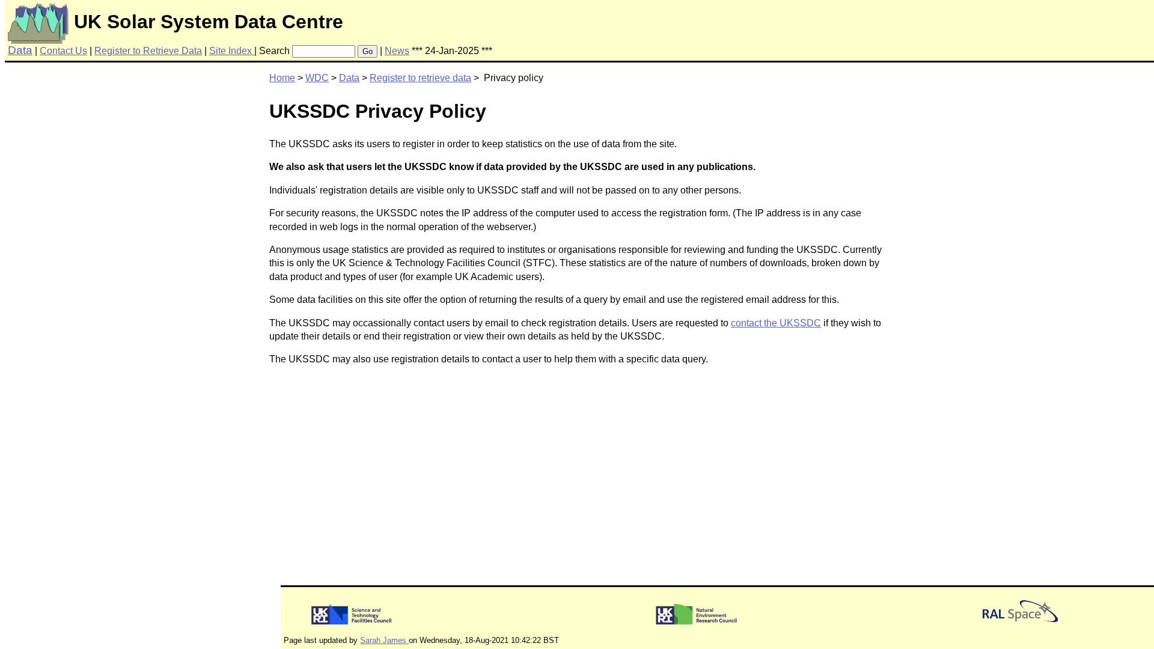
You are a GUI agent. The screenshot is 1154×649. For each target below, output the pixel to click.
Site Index (231, 51)
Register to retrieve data (420, 78)
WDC (317, 78)
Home (282, 78)
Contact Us (63, 51)
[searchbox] (323, 51)
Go (367, 51)
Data (349, 78)
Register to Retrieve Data (148, 51)
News (397, 51)
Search (274, 51)
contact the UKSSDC (776, 323)
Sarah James (384, 640)
